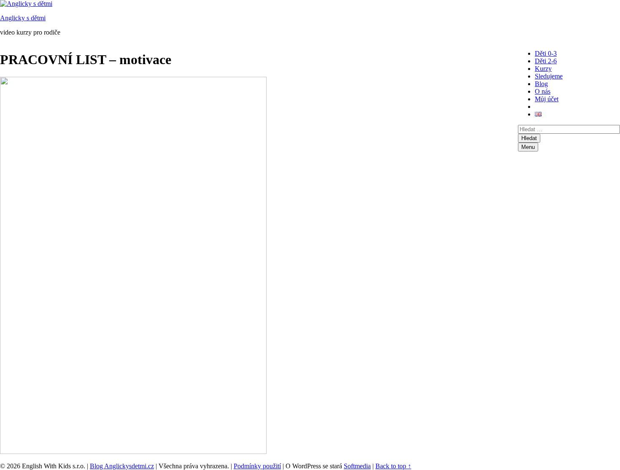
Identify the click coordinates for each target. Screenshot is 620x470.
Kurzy (543, 68)
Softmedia (357, 466)
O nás (542, 91)
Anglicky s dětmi (23, 18)
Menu (528, 147)
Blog (541, 83)
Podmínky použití (257, 466)
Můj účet (546, 99)
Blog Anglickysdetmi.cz (122, 466)
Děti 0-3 (546, 53)
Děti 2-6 (546, 61)
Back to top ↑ (393, 466)
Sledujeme (549, 76)
